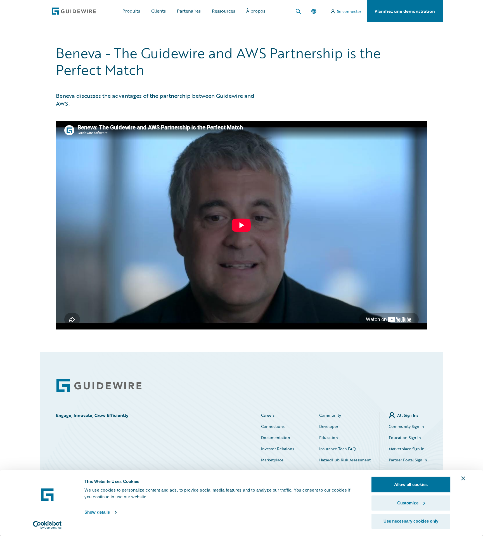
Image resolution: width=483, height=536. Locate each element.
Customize (407, 503)
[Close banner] (463, 478)
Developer (328, 426)
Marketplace (272, 460)
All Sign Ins (407, 415)
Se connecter (349, 11)
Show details (97, 512)
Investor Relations (277, 449)
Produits (131, 11)
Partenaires (189, 11)
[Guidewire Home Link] (99, 385)
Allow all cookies (411, 484)
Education (328, 437)
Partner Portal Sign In (408, 460)
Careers (267, 415)
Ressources (223, 11)
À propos (255, 11)
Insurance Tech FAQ (337, 449)
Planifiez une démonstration (405, 11)
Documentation (275, 437)
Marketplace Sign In (407, 449)
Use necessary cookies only (411, 521)
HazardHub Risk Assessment (345, 460)
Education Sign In (405, 437)
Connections (273, 426)
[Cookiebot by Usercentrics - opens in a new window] (47, 525)
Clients (158, 11)
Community (330, 415)
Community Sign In (406, 426)
